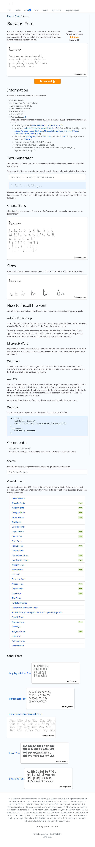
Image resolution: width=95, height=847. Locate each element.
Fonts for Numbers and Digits (25, 607)
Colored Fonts (18, 645)
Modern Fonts (18, 565)
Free (9, 10)
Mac (43, 125)
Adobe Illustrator (36, 131)
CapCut (63, 136)
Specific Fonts (18, 617)
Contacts (54, 826)
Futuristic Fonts (18, 579)
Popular (45, 10)
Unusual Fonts (18, 527)
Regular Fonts (18, 531)
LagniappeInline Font (20, 673)
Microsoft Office (22, 133)
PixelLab (27, 139)
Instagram (30, 136)
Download (46, 81)
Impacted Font (16, 778)
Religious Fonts (18, 631)
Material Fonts (18, 622)
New (27, 10)
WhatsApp (47, 136)
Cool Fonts (16, 522)
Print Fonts (17, 541)
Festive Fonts (17, 546)
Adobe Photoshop (32, 128)
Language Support (72, 10)
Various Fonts (18, 550)
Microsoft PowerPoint (53, 131)
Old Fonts (16, 574)
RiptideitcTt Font (17, 698)
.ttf (24, 117)
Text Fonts (16, 598)
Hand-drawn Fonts (20, 555)
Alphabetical (56, 10)
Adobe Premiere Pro (50, 128)
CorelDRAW (35, 133)
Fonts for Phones (19, 603)
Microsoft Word (71, 131)
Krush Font (15, 753)
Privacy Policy (43, 826)
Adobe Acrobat (21, 131)
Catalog (18, 10)
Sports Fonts (17, 569)
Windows (36, 125)
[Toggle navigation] (11, 3)
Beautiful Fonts (18, 498)
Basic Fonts (17, 536)
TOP (36, 10)
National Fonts (18, 641)
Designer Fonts (18, 512)
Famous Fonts (18, 517)
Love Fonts (16, 636)
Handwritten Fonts (20, 560)
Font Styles (16, 626)
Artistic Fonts (17, 584)
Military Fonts (18, 508)
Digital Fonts (17, 588)
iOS (60, 125)
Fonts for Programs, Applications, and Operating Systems (37, 612)
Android (54, 125)
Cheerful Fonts (18, 503)
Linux (48, 125)
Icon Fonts (16, 593)
